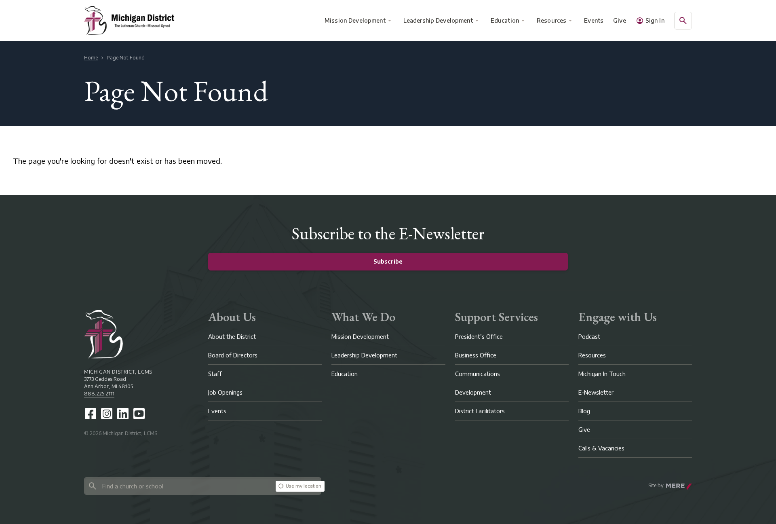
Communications (477, 373)
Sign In (654, 20)
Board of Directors (232, 355)
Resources (551, 20)
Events (594, 20)
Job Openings (225, 392)
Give (619, 20)
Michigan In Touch (602, 373)
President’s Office (479, 336)
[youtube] (139, 413)
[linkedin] (122, 413)
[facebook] (90, 413)
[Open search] (683, 21)
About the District (232, 336)
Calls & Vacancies (601, 448)
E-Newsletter (596, 392)
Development (473, 392)
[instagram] (106, 413)
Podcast (589, 336)
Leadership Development (438, 20)
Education (505, 20)
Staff (215, 373)
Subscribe (388, 261)
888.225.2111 (99, 394)
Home (91, 58)
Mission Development (355, 20)
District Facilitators (480, 411)
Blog (584, 411)
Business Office (475, 355)
